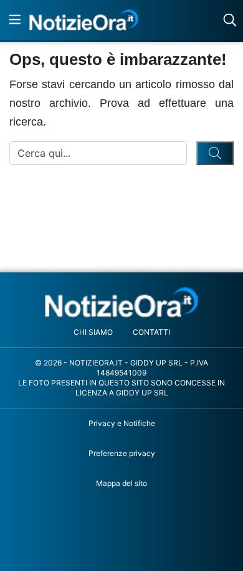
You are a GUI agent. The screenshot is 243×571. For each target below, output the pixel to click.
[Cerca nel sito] (229, 20)
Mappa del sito (121, 483)
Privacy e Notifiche (121, 423)
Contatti (151, 332)
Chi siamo (93, 332)
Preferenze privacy (121, 453)
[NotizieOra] (122, 302)
